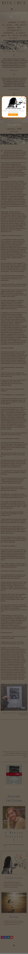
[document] (14, 477)
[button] (24, 107)
